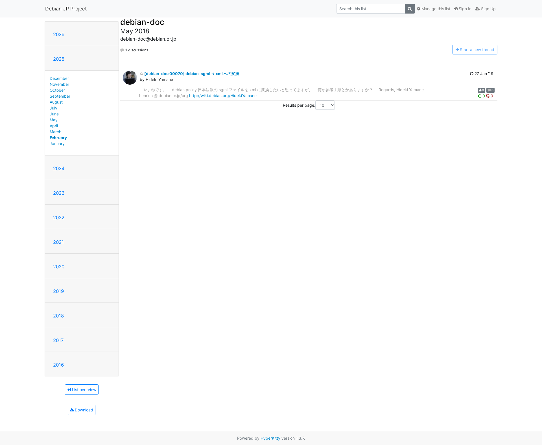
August (56, 102)
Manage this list (435, 8)
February (58, 137)
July (53, 108)
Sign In (464, 8)
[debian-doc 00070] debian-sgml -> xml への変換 (191, 73)
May (54, 119)
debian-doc (142, 22)
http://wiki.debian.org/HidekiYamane (223, 95)
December (59, 78)
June (54, 113)
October (57, 90)
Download (83, 409)
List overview (83, 389)
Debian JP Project (66, 9)
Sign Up (488, 8)
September (60, 96)
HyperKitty (270, 438)
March (55, 131)
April (54, 125)
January (57, 143)
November (59, 84)
